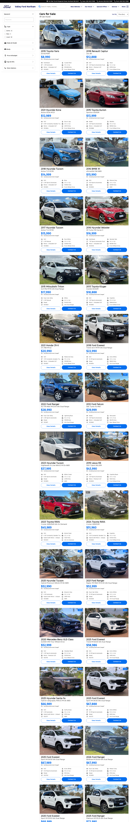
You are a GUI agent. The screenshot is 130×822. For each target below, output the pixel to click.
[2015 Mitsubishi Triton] (61, 269)
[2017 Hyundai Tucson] (61, 210)
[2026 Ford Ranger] (107, 740)
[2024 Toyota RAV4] (107, 505)
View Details (50, 73)
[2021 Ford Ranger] (107, 563)
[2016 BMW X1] (107, 152)
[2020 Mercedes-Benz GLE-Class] (61, 622)
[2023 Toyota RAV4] (61, 505)
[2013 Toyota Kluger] (107, 269)
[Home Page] (7, 6)
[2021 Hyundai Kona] (61, 93)
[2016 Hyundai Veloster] (107, 210)
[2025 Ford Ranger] (107, 799)
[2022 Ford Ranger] (61, 387)
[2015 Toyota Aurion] (107, 93)
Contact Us (72, 73)
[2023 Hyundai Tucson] (61, 446)
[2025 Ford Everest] (107, 622)
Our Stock (88, 7)
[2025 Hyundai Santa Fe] (61, 681)
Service (114, 7)
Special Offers (102, 7)
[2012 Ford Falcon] (107, 387)
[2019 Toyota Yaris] (61, 34)
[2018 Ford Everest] (107, 328)
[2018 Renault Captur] (107, 34)
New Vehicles (75, 7)
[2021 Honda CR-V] (61, 328)
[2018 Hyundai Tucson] (61, 152)
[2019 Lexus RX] (107, 446)
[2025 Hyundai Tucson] (61, 563)
